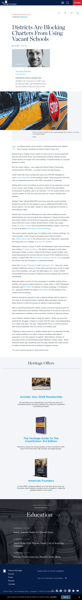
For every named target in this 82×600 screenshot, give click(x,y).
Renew (11, 581)
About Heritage (15, 570)
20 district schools (24, 226)
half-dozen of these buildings (38, 228)
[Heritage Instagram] (65, 591)
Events (11, 574)
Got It (65, 597)
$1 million (27, 287)
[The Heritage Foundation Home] (9, 3)
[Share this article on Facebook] (65, 13)
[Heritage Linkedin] (69, 591)
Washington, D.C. (47, 265)
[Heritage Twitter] (53, 591)
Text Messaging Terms (21, 591)
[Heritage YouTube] (78, 591)
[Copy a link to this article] (71, 13)
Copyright (33, 591)
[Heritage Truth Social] (57, 591)
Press (10, 577)
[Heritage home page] (4, 571)
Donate (77, 3)
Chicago (23, 265)
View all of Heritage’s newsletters (50, 578)
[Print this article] (78, 13)
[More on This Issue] (57, 514)
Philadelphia (32, 265)
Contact (11, 584)
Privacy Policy (8, 591)
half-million (44, 290)
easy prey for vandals (43, 242)
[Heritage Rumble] (73, 591)
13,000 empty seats (22, 239)
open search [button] (67, 2)
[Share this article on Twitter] (59, 13)
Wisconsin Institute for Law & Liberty (47, 258)
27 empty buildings (29, 249)
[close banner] (79, 597)
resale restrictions (23, 178)
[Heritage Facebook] (61, 591)
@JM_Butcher (20, 74)
